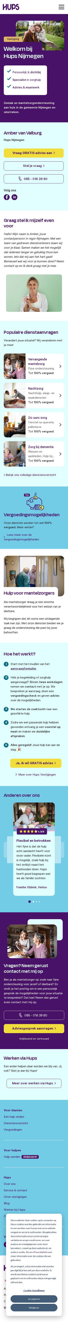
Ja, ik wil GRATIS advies (35, 764)
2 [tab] (33, 901)
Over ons (10, 1184)
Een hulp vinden (14, 1117)
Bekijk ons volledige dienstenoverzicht (31, 475)
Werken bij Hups (14, 1210)
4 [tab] (39, 901)
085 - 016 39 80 (35, 179)
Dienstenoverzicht (16, 1123)
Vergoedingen (13, 1130)
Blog (7, 1203)
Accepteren (34, 1299)
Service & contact (15, 1190)
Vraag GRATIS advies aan (32, 153)
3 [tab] (36, 901)
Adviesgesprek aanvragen (33, 1029)
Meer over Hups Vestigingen (37, 775)
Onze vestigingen (15, 1197)
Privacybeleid (40, 1252)
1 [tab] (29, 901)
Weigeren (34, 1307)
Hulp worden (12, 1157)
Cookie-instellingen (34, 1290)
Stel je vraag (32, 166)
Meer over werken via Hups (33, 1084)
